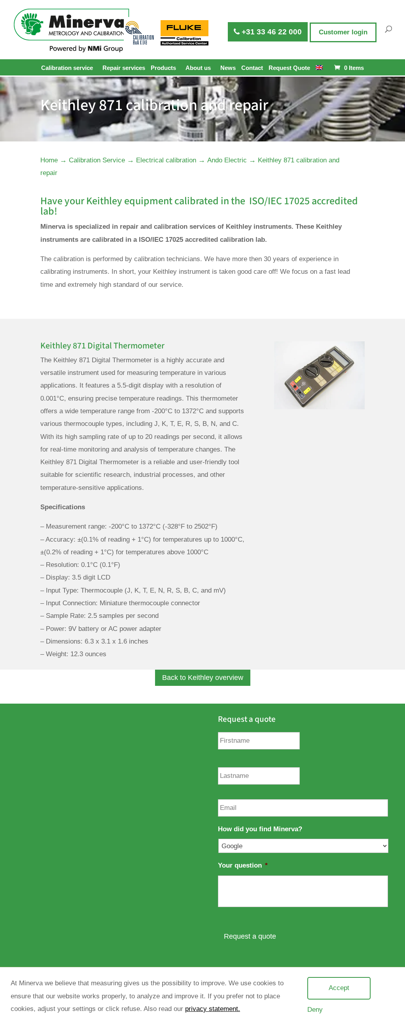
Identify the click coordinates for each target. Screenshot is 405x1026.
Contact (252, 68)
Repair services (123, 68)
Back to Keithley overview (202, 677)
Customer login (343, 32)
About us (198, 67)
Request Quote (289, 68)
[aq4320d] (319, 407)
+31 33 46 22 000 (271, 32)
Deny (315, 1009)
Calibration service (67, 67)
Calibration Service (97, 160)
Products (163, 67)
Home (49, 160)
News (228, 68)
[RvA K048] (140, 33)
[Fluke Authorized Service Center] (185, 33)
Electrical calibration (166, 160)
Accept (339, 988)
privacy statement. (212, 1009)
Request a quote (250, 936)
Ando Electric (227, 160)
